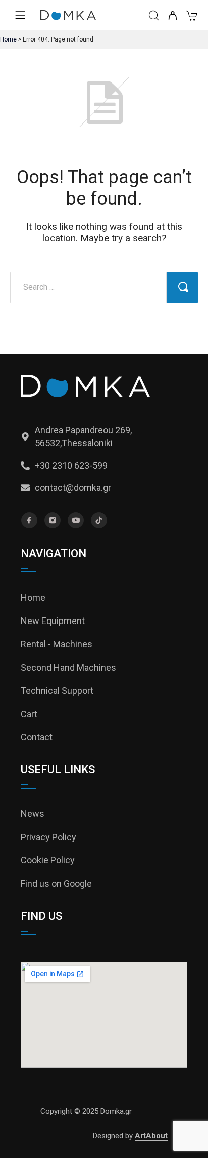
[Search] (153, 16)
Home (8, 39)
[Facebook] (29, 520)
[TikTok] (99, 520)
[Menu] (20, 15)
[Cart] (191, 17)
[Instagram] (52, 520)
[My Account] (172, 16)
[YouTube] (75, 520)
